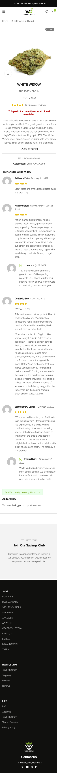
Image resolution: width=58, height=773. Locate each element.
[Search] (47, 11)
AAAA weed (39, 163)
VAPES (5, 649)
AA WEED (6, 623)
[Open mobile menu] (4, 11)
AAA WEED (7, 617)
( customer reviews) (36, 105)
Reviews (6, 685)
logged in (19, 505)
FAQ (4, 706)
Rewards (6, 680)
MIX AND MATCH (10, 644)
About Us (6, 711)
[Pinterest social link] (32, 767)
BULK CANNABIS (10, 601)
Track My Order (9, 670)
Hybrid (30, 21)
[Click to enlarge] (8, 73)
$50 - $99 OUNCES (11, 607)
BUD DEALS (7, 596)
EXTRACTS (7, 633)
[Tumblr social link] (36, 767)
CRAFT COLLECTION (12, 628)
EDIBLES (6, 639)
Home (5, 21)
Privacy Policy (8, 727)
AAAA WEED (8, 612)
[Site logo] (29, 11)
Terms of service (10, 722)
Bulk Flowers (17, 21)
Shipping (6, 675)
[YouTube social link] (27, 767)
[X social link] (22, 767)
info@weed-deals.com (30, 762)
